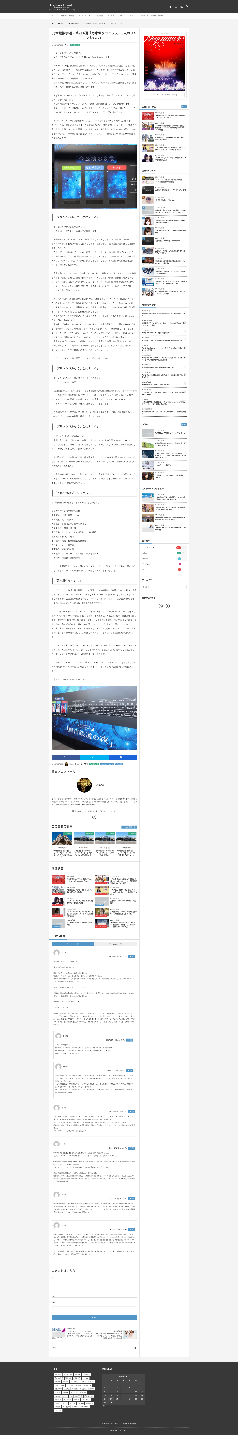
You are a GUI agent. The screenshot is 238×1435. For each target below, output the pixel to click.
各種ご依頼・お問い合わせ (110, 1423)
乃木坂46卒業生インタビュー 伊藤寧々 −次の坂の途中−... (171, 529)
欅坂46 (86, 1396)
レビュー (161, 569)
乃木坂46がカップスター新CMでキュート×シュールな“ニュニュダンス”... (170, 117)
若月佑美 (91, 1381)
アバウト (143, 15)
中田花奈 (83, 1392)
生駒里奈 (76, 1399)
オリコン (86, 1378)
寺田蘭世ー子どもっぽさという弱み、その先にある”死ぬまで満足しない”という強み (171, 211)
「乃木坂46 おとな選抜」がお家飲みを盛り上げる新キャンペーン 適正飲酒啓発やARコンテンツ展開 (123, 881)
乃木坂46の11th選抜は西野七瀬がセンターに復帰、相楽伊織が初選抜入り (163, 376)
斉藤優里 (65, 1392)
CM (92, 1396)
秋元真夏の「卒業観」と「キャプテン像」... (170, 433)
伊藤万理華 (78, 1396)
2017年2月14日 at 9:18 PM (118, 1112)
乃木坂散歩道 (75, 45)
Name (53, 1296)
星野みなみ (58, 1374)
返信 (133, 956)
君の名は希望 (59, 1378)
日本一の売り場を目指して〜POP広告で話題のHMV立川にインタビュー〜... (170, 519)
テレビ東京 (74, 1381)
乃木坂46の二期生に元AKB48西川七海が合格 (170, 190)
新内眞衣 (79, 1385)
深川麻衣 (83, 1381)
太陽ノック (58, 1410)
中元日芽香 (66, 1407)
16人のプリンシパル (61, 1396)
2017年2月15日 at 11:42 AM (117, 1229)
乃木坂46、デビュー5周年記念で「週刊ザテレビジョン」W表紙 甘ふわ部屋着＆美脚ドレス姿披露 (108, 1336)
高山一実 (72, 1403)
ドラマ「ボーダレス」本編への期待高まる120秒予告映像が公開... (170, 159)
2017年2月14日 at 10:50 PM (115, 1040)
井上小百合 (74, 1392)
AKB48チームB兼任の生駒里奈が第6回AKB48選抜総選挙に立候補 (168, 181)
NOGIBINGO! (84, 1407)
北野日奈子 (77, 1378)
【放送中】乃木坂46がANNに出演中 (167, 241)
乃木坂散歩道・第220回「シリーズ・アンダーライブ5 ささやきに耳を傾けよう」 (84, 853)
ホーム (53, 15)
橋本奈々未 (87, 1385)
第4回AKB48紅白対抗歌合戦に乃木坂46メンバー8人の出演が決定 (170, 262)
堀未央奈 (75, 1407)
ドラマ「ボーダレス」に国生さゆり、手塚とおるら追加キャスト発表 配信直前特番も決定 (80, 914)
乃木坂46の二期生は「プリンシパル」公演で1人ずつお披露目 (170, 272)
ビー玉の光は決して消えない (165, 200)
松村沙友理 (58, 1389)
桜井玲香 (57, 1381)
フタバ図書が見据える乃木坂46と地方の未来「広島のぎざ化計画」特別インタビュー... (170, 498)
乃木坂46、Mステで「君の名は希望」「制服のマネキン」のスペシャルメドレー (171, 282)
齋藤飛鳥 (65, 1381)
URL (53, 1309)
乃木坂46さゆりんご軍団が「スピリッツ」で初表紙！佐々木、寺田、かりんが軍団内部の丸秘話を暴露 (163, 359)
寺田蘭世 (75, 1389)
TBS (71, 1396)
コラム (110, 15)
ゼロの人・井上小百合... (163, 465)
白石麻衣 (78, 1374)
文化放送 (83, 1389)
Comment (54, 1278)
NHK (62, 1385)
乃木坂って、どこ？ (61, 1403)
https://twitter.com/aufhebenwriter (83, 805)
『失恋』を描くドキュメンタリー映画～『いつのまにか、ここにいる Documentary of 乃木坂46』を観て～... (171, 455)
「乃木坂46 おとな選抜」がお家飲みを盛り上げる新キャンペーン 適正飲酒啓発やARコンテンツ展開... (170, 128)
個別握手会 (67, 1399)
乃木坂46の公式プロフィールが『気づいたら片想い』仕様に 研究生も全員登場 (163, 349)
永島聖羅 (57, 1407)
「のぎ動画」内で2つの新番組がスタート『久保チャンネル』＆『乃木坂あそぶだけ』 (123, 892)
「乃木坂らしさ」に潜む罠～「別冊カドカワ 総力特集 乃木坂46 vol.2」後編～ (163, 393)
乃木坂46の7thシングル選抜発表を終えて (156, 333)
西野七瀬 (68, 1378)
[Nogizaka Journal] (61, 8)
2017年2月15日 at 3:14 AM (118, 1199)
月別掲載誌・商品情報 (67, 15)
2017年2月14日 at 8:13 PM (118, 957)
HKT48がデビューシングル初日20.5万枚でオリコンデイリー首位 (170, 293)
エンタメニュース (84, 15)
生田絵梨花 (89, 1403)
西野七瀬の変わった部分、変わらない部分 (156, 385)
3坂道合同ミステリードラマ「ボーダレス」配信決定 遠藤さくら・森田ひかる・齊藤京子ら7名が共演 (123, 925)
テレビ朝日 (70, 1385)
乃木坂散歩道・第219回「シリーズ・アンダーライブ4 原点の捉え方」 (105, 853)
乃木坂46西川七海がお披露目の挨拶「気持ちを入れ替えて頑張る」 (170, 221)
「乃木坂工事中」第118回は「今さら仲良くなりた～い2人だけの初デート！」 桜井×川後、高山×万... (164, 403)
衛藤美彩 (91, 1389)
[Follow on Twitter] (176, 7)
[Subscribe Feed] (181, 7)
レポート (133, 15)
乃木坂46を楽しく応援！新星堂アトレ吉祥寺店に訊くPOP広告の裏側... (170, 508)
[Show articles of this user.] (73, 785)
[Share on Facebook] (170, 7)
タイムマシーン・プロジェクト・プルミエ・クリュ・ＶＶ (96, 811)
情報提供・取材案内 (157, 15)
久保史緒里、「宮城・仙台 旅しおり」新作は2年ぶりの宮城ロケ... (170, 138)
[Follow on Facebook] (168, 606)
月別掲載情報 (99, 904)
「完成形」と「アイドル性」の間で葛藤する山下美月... (171, 476)
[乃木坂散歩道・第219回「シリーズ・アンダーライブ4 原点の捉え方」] (105, 842)
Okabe (71, 764)
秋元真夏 (67, 1389)
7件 (68, 45)
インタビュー (121, 15)
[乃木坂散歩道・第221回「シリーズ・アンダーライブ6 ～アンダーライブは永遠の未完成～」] (62, 843)
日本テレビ (58, 1399)
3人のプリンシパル (107, 764)
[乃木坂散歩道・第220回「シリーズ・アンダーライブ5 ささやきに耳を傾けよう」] (84, 842)
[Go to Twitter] (94, 817)
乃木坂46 (119, 764)
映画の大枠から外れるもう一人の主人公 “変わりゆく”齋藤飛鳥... (170, 444)
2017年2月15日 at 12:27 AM (115, 1071)
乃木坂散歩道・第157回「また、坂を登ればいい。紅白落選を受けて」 (164, 413)
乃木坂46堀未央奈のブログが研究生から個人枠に (158, 367)
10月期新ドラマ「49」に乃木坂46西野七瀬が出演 (170, 232)
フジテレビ (86, 1374)
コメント (79, 764)
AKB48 (57, 1385)
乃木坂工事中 (68, 1374)
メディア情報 (99, 15)
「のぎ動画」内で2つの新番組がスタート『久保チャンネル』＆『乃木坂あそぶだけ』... (170, 149)
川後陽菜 (57, 1392)
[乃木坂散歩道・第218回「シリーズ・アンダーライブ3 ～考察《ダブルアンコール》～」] (126, 842)
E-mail (53, 1302)
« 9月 (103, 1406)
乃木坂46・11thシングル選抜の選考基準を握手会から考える (170, 252)
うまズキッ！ (85, 1399)
